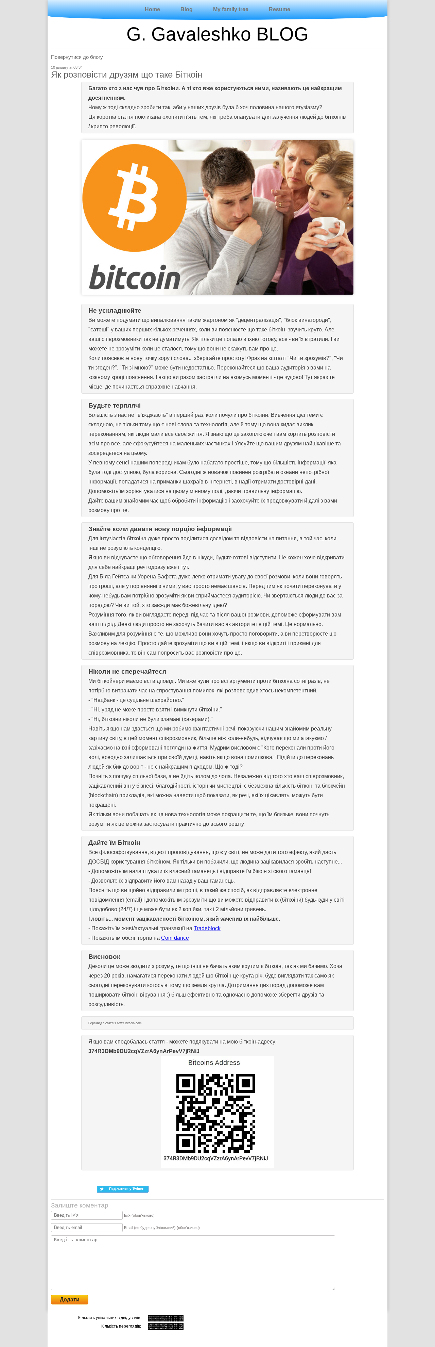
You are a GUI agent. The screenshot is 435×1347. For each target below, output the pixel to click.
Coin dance (175, 938)
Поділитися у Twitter (126, 1188)
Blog (186, 9)
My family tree (230, 9)
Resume (279, 9)
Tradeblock (207, 928)
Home (152, 9)
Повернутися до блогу (77, 57)
